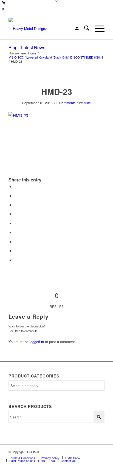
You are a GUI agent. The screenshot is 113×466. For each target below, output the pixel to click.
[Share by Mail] (16, 260)
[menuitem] (74, 29)
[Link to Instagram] (92, 452)
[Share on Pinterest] (16, 214)
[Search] (84, 29)
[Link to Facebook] (84, 452)
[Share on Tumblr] (16, 232)
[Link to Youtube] (100, 452)
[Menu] (96, 29)
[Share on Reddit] (16, 250)
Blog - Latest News (27, 47)
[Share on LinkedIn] (16, 223)
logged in (37, 341)
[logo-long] (47, 29)
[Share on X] (16, 195)
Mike (87, 102)
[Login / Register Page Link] (74, 29)
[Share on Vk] (16, 241)
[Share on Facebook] (16, 186)
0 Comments (65, 102)
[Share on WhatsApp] (16, 205)
